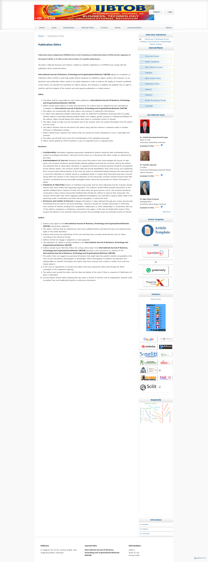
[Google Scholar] (161, 146)
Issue (53, 28)
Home (41, 28)
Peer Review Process (153, 67)
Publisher (149, 73)
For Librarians (145, 533)
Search (168, 28)
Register (156, 12)
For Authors (144, 529)
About (117, 28)
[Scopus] (157, 146)
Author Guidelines (152, 62)
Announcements (134, 28)
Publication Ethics (152, 84)
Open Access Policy (153, 78)
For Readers (144, 524)
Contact (104, 28)
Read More (166, 212)
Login (169, 12)
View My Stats (156, 299)
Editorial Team (87, 28)
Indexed (148, 89)
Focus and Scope (152, 56)
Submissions (68, 28)
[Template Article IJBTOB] (155, 237)
